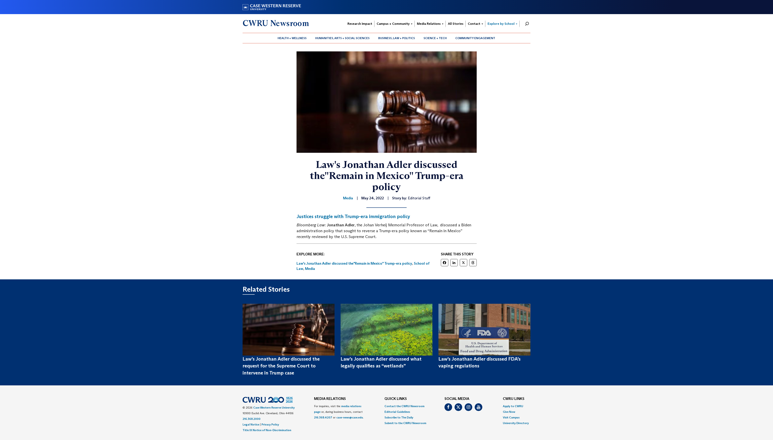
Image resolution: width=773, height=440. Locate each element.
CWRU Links (513, 399)
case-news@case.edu (349, 417)
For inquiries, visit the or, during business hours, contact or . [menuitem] (339, 411)
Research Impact (359, 24)
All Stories (455, 24)
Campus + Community (393, 24)
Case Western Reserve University (274, 407)
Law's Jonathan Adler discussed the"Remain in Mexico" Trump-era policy (354, 263)
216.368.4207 (323, 417)
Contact (474, 24)
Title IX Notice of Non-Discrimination (267, 430)
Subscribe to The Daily (398, 417)
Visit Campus (511, 417)
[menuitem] (292, 38)
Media (310, 268)
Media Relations (429, 24)
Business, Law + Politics (396, 38)
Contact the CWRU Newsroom (404, 406)
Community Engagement (475, 38)
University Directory (516, 423)
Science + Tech (435, 38)
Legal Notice (251, 424)
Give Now (509, 412)
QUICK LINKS (395, 399)
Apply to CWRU (513, 406)
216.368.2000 (251, 419)
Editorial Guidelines (397, 412)
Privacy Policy (270, 424)
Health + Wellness (292, 38)
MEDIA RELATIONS (330, 399)
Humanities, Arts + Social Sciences (342, 38)
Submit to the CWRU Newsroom (405, 423)
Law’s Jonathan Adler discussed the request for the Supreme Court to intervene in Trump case (281, 366)
